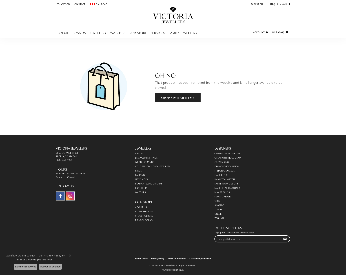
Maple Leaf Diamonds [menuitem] (227, 187)
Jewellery (98, 32)
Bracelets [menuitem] (141, 187)
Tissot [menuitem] (218, 209)
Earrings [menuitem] (140, 174)
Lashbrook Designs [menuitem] (226, 183)
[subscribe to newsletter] (285, 239)
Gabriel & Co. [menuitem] (222, 174)
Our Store (138, 32)
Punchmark (178, 270)
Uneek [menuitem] (218, 213)
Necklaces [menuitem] (141, 179)
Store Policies (144, 215)
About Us (141, 207)
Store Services (144, 211)
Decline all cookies (25, 266)
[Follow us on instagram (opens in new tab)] (70, 195)
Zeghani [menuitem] (219, 218)
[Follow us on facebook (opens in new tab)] (60, 195)
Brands (79, 32)
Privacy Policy (144, 220)
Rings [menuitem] (138, 170)
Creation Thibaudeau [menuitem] (227, 157)
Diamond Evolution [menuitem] (226, 166)
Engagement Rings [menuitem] (146, 157)
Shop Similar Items (178, 97)
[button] (63, 4)
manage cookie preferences (35, 259)
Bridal (63, 32)
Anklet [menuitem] (139, 153)
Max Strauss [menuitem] (222, 192)
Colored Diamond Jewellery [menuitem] (152, 166)
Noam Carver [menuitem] (222, 196)
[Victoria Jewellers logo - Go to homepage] (173, 15)
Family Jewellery (183, 32)
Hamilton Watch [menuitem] (224, 179)
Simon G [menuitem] (219, 205)
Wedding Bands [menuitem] (144, 161)
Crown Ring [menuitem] (221, 161)
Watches (117, 32)
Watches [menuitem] (140, 192)
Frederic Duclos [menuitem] (224, 170)
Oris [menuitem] (217, 200)
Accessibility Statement (200, 258)
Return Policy (141, 258)
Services (158, 32)
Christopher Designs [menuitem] (227, 153)
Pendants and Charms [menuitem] (148, 183)
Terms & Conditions (177, 258)
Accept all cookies (50, 266)
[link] (79, 4)
